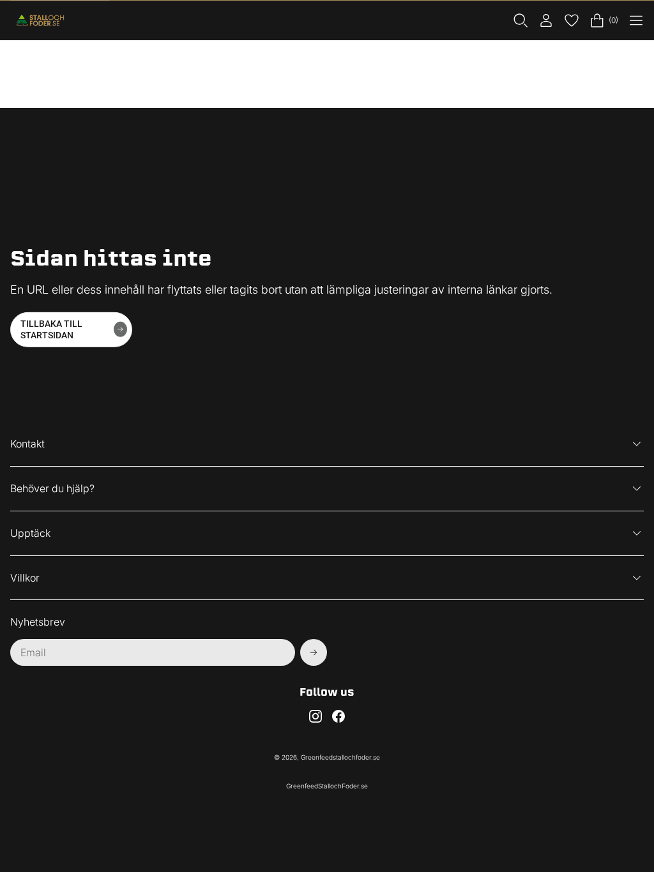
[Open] (636, 20)
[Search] (520, 20)
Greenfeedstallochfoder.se (340, 757)
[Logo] (42, 20)
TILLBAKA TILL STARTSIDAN (51, 329)
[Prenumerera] (313, 652)
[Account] (546, 20)
